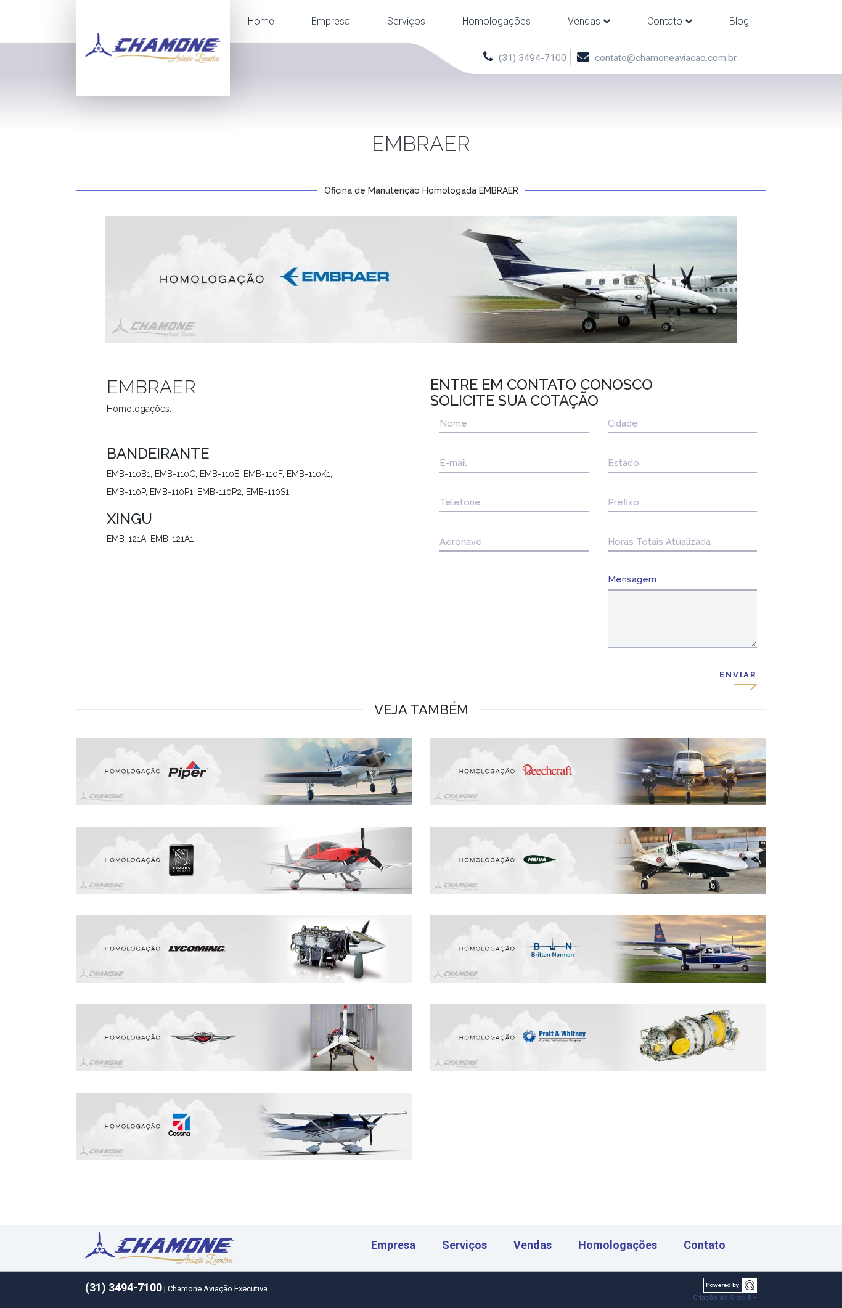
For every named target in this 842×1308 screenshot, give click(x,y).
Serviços (406, 21)
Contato (666, 21)
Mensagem (632, 579)
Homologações (496, 21)
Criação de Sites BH (725, 1298)
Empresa (330, 21)
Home (261, 21)
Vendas (585, 21)
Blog (739, 21)
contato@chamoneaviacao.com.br (666, 57)
